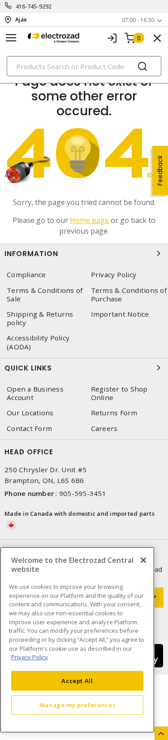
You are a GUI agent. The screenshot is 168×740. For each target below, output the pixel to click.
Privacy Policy (29, 657)
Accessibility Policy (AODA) (38, 342)
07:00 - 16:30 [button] (138, 20)
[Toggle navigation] (11, 38)
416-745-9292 (34, 6)
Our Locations (30, 413)
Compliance (26, 274)
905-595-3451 (82, 493)
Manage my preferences (77, 705)
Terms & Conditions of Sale (44, 294)
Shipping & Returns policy (40, 318)
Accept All (77, 681)
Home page (89, 220)
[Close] (143, 560)
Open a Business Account (35, 393)
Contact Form (29, 428)
